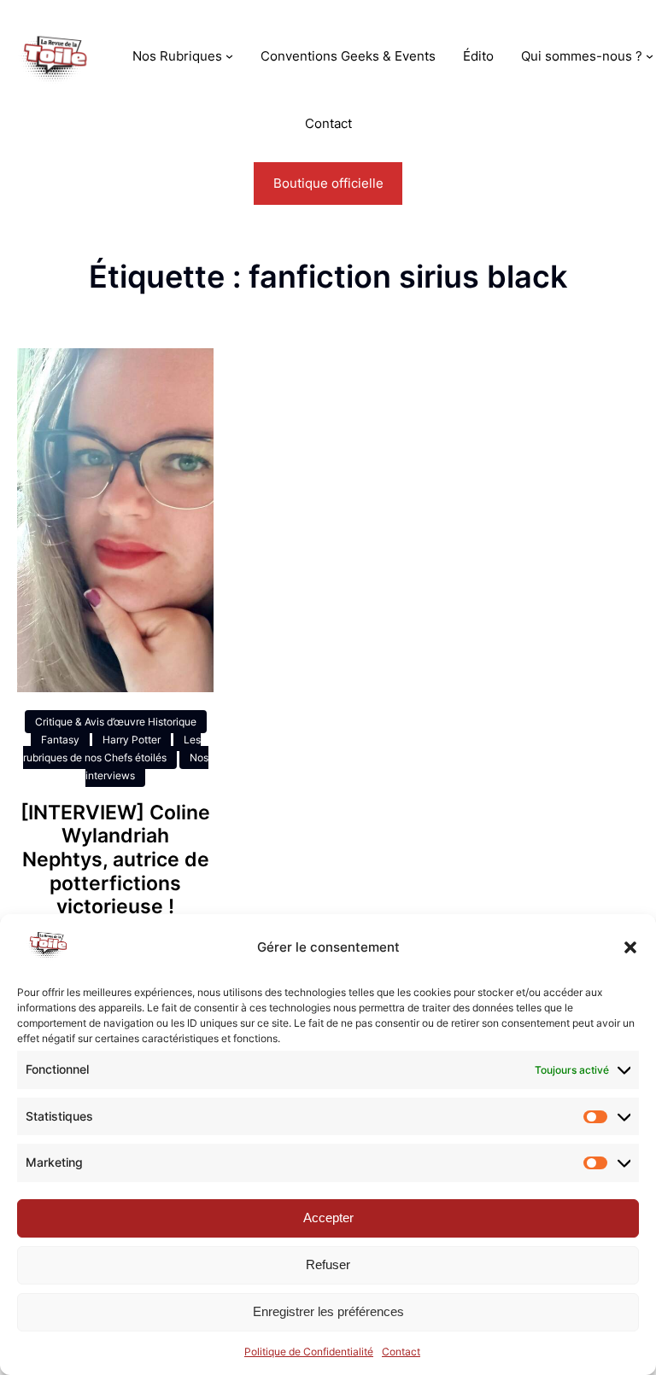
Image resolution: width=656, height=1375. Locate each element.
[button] (630, 947)
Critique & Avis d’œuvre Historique (115, 721)
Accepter (328, 1217)
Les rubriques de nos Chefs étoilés (112, 748)
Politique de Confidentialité (308, 1351)
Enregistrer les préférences (328, 1311)
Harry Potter (131, 739)
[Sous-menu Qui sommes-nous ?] (649, 56)
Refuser (328, 1264)
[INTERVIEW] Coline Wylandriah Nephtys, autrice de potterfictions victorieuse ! (115, 859)
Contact (401, 1351)
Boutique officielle (328, 183)
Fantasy (60, 739)
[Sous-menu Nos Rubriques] (229, 56)
